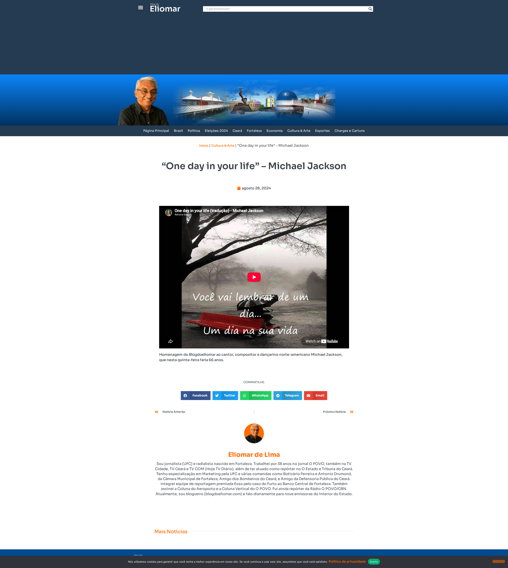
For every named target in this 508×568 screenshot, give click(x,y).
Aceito (374, 561)
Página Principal (156, 131)
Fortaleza (254, 131)
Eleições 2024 (216, 131)
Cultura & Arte (298, 131)
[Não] (498, 561)
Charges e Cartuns (350, 131)
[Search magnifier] (370, 9)
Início (203, 146)
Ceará (237, 131)
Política (194, 131)
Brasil (178, 131)
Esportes (322, 131)
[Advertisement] (254, 44)
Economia (275, 131)
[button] (141, 7)
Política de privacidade (347, 561)
